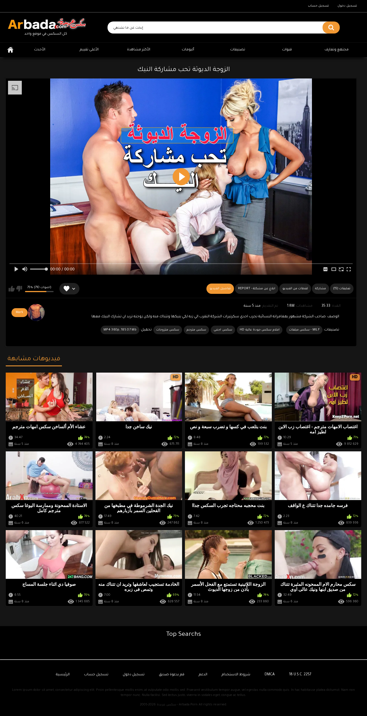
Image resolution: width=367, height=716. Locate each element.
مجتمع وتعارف (337, 50)
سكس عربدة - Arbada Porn (177, 705)
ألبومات (188, 50)
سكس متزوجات (167, 330)
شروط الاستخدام (236, 675)
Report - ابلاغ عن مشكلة (256, 288)
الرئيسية (10, 50)
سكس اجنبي (223, 330)
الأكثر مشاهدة (138, 50)
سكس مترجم (196, 330)
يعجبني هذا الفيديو (12, 289)
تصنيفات (237, 50)
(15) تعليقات (341, 288)
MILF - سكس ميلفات (304, 330)
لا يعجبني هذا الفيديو (19, 289)
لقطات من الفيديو (295, 288)
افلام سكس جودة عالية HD (260, 330)
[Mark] (36, 312)
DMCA (270, 675)
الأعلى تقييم (89, 50)
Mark (19, 312)
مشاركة (320, 288)
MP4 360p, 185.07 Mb (120, 330)
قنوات (287, 50)
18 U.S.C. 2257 (300, 675)
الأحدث (39, 50)
